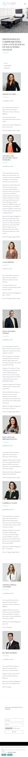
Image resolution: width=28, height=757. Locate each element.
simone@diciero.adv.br (8, 101)
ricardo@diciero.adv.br (8, 659)
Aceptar (4, 754)
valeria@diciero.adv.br (8, 166)
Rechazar (9, 754)
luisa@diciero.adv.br (7, 269)
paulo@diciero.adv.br (8, 340)
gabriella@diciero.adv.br (8, 509)
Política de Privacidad (12, 752)
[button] (25, 4)
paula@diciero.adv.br (8, 446)
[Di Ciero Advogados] (9, 4)
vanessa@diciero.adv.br (8, 593)
